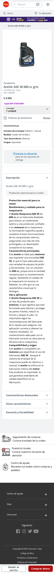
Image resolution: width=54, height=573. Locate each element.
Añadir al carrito (13, 569)
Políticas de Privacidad (27, 562)
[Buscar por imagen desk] (37, 4)
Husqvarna (9, 83)
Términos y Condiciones (27, 558)
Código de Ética (27, 553)
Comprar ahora (40, 568)
